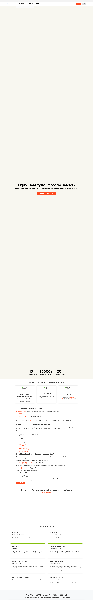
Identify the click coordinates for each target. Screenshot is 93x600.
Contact (77, 0)
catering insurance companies (46, 480)
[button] (71, 4)
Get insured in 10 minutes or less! (46, 492)
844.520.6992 (83, 0)
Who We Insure (21, 3)
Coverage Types (30, 3)
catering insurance (32, 420)
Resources (38, 3)
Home (19, 6)
